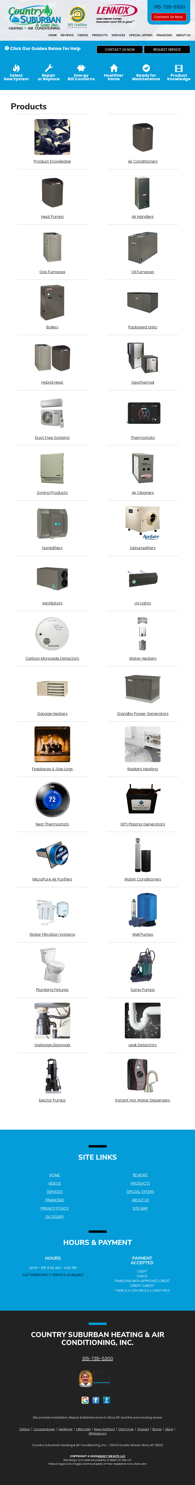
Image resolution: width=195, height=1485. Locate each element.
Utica (169, 1429)
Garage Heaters (52, 713)
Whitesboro (98, 1433)
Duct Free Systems (52, 437)
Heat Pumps (52, 216)
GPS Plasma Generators (142, 824)
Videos (83, 35)
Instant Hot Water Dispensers (142, 1100)
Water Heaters (142, 658)
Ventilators (52, 603)
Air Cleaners (143, 492)
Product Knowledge (52, 161)
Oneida (143, 1429)
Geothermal (142, 382)
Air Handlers (143, 216)
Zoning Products (52, 492)
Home (53, 35)
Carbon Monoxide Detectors (52, 658)
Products (100, 35)
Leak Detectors (143, 1045)
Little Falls (83, 1429)
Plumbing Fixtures (52, 989)
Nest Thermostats (52, 824)
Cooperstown (44, 1429)
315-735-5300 (97, 1358)
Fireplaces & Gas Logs (52, 769)
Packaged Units (142, 327)
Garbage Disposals (52, 1045)
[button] (120, 49)
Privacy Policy (55, 1208)
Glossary (54, 1216)
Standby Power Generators (143, 713)
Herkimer (65, 1429)
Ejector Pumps (52, 1100)
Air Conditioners (143, 161)
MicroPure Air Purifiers (52, 879)
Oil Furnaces (142, 272)
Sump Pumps (143, 989)
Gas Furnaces (52, 272)
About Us (183, 35)
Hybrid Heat (52, 382)
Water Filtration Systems (52, 934)
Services (118, 35)
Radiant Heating (142, 769)
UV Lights (143, 603)
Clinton (24, 1429)
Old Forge (126, 1429)
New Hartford (104, 1429)
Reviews (67, 35)
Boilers (52, 327)
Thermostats (143, 437)
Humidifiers (52, 548)
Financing (164, 35)
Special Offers (141, 35)
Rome (156, 1429)
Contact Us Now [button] (169, 17)
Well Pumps (142, 934)
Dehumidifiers (143, 548)
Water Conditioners (142, 879)
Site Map (140, 1208)
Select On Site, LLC (111, 1456)
